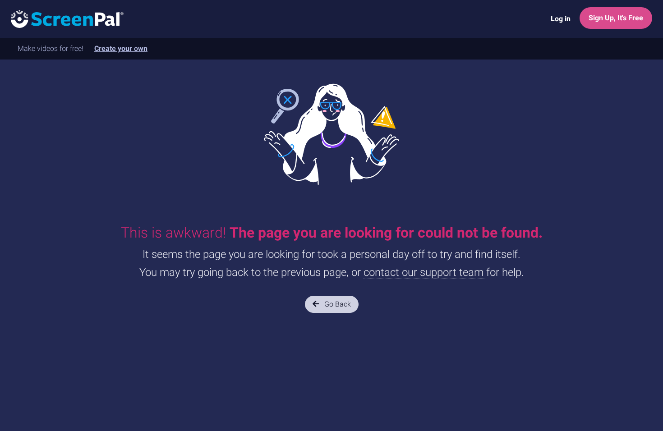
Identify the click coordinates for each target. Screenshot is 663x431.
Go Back (336, 304)
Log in (561, 18)
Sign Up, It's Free (616, 18)
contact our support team (425, 272)
